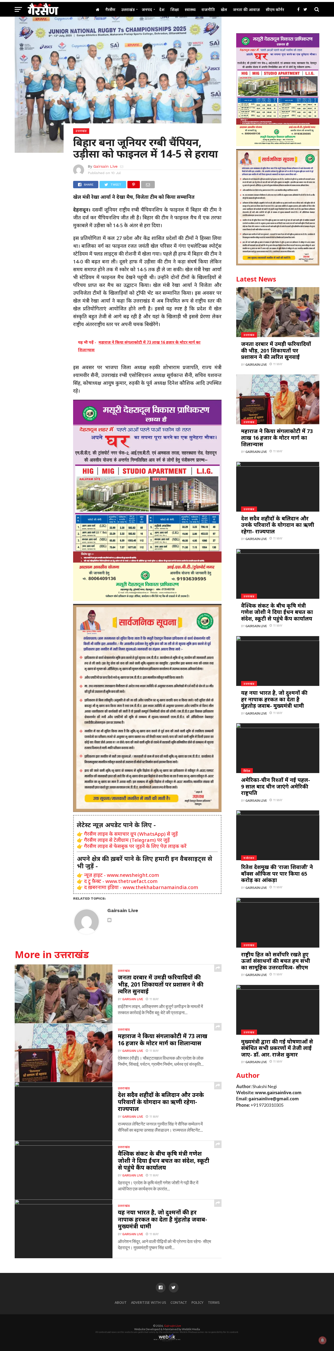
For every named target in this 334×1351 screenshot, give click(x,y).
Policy (197, 1302)
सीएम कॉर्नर (275, 9)
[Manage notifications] (322, 1340)
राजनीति (208, 9)
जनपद (147, 9)
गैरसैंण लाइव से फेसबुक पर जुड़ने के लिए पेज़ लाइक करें (135, 846)
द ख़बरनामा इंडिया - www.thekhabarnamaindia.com (141, 887)
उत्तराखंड (128, 9)
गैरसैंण (110, 9)
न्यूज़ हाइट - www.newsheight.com (121, 875)
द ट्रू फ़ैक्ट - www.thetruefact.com (120, 881)
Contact (178, 1302)
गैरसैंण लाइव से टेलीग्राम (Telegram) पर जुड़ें (127, 840)
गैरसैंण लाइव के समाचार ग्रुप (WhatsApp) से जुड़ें (131, 834)
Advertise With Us (148, 1302)
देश (162, 9)
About (121, 1302)
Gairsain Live (105, 166)
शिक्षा (174, 9)
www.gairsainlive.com (278, 1092)
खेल (224, 9)
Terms (214, 1302)
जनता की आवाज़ (246, 9)
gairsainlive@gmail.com (273, 1099)
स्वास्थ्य (190, 9)
